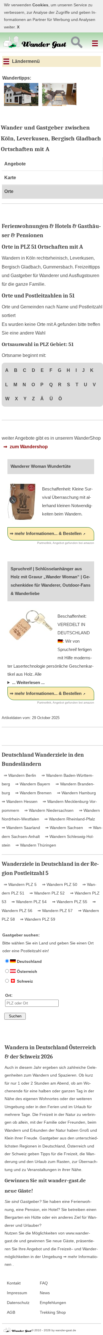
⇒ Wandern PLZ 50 (59, 884)
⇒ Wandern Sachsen (63, 827)
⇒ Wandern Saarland (21, 827)
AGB (11, 1312)
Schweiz (24, 981)
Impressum (17, 1293)
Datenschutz (18, 1303)
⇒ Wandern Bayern (32, 784)
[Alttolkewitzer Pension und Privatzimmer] (21, 105)
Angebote (15, 163)
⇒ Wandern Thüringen (35, 845)
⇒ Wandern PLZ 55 (69, 901)
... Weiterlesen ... (28, 682)
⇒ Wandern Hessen (19, 801)
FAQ (44, 1283)
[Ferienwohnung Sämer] (59, 105)
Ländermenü (25, 61)
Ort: (9, 995)
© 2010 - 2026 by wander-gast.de (53, 1330)
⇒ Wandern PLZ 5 (20, 884)
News (45, 1293)
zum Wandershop (28, 446)
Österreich (26, 971)
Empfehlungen (53, 1303)
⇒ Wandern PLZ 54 (28, 901)
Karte (10, 177)
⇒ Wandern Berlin (20, 775)
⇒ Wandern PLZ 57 (54, 910)
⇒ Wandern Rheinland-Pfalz (69, 819)
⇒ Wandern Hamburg (76, 793)
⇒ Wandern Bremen (33, 793)
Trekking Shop (53, 1312)
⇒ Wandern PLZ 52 (46, 893)
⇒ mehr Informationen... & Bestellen (46, 533)
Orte (8, 191)
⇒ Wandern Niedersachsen (48, 810)
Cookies (40, 5)
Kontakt (14, 1283)
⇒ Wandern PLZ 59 (37, 919)
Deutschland (29, 961)
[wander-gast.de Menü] (96, 41)
